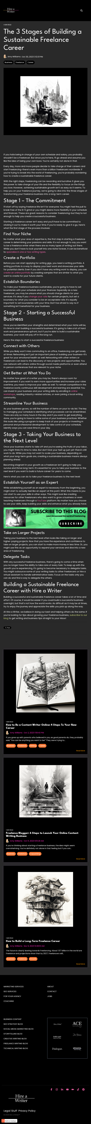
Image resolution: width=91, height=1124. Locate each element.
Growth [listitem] (33, 959)
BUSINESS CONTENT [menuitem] (13, 1019)
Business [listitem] (11, 746)
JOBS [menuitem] (49, 996)
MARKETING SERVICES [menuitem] (14, 986)
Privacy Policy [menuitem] (27, 1110)
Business (8, 62)
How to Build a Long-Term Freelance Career (33, 941)
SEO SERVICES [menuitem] (10, 991)
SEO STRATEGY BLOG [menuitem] (13, 1024)
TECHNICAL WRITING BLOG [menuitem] (16, 1048)
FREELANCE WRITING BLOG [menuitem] (16, 1043)
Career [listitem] (42, 746)
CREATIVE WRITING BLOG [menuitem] (15, 1038)
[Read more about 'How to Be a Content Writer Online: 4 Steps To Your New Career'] (45, 683)
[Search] (81, 10)
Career (30, 62)
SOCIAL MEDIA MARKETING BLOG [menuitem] (19, 1029)
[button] (87, 9)
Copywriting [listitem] (35, 854)
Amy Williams (14, 56)
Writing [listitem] (33, 746)
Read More (80, 751)
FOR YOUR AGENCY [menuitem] (13, 996)
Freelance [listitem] (22, 746)
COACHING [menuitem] (9, 1001)
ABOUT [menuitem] (50, 986)
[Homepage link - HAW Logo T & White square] (21, 1106)
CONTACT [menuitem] (52, 991)
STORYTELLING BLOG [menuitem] (13, 1033)
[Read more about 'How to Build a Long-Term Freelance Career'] (45, 899)
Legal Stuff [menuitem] (10, 1110)
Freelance (20, 62)
